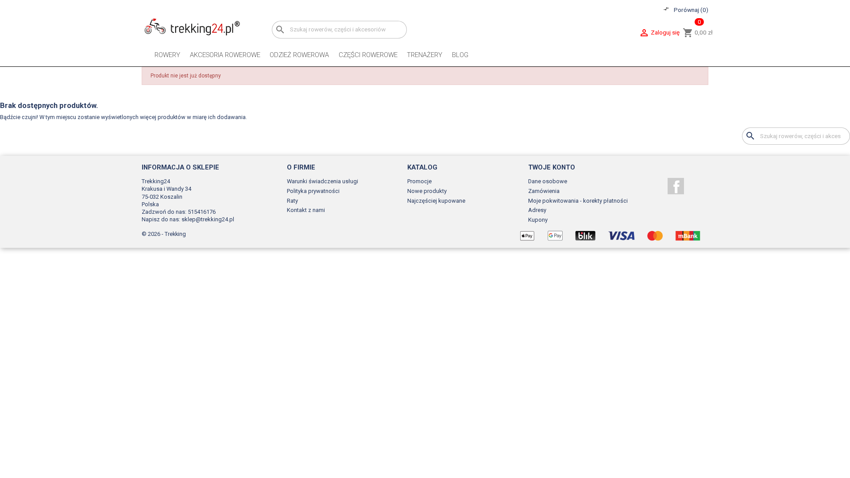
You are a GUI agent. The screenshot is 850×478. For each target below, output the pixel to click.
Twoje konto (551, 167)
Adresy (537, 210)
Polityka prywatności (313, 191)
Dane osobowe (547, 181)
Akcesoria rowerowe (225, 55)
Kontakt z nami (306, 210)
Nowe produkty (427, 191)
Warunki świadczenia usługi (322, 181)
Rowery (167, 55)
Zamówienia (544, 191)
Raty (292, 200)
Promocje (419, 181)
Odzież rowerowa (299, 55)
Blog (460, 55)
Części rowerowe (368, 55)
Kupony (538, 219)
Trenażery (424, 55)
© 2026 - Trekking (164, 234)
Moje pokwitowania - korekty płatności (578, 200)
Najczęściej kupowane (436, 200)
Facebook (676, 186)
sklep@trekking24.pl (208, 219)
